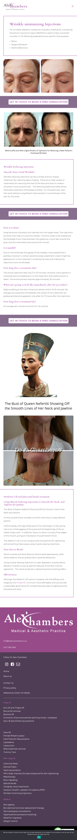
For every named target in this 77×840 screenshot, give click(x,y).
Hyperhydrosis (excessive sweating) (19, 814)
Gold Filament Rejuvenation (16, 739)
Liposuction (8, 745)
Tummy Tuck (9, 752)
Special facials (9, 783)
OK (39, 837)
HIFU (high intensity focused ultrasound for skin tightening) (31, 773)
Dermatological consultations (17, 811)
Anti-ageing (8, 805)
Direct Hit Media (22, 693)
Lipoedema (8, 742)
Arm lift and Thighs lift (13, 708)
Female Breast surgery (13, 736)
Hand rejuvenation (12, 770)
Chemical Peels (10, 763)
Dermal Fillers (9, 767)
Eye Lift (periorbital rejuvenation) (18, 721)
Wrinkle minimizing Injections (17, 793)
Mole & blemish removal (14, 749)
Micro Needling (10, 780)
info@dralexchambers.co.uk (15, 641)
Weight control (10, 821)
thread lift (21, 583)
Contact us (8, 683)
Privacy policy (9, 688)
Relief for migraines (12, 818)
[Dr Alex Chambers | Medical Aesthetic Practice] (15, 6)
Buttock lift (8, 714)
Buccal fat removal (12, 711)
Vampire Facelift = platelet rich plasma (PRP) (24, 790)
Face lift (7, 732)
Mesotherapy (9, 777)
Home (6, 671)
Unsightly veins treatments (16, 787)
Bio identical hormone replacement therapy (23, 808)
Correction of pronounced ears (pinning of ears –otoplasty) (30, 718)
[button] (6, 665)
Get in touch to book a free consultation (38, 102)
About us (7, 676)
